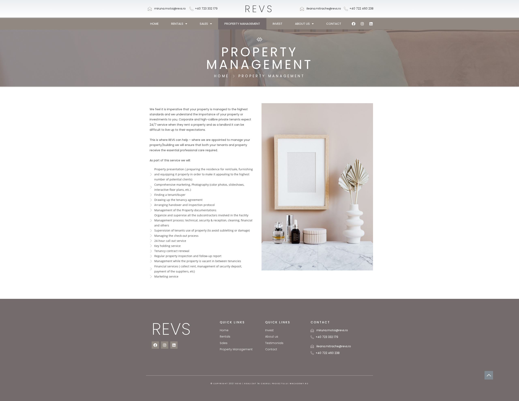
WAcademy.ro (299, 383)
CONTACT (333, 23)
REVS (259, 8)
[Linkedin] (371, 23)
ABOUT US (302, 23)
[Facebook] (353, 23)
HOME (154, 23)
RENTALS (177, 23)
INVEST (277, 23)
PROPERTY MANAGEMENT (242, 23)
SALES (204, 23)
